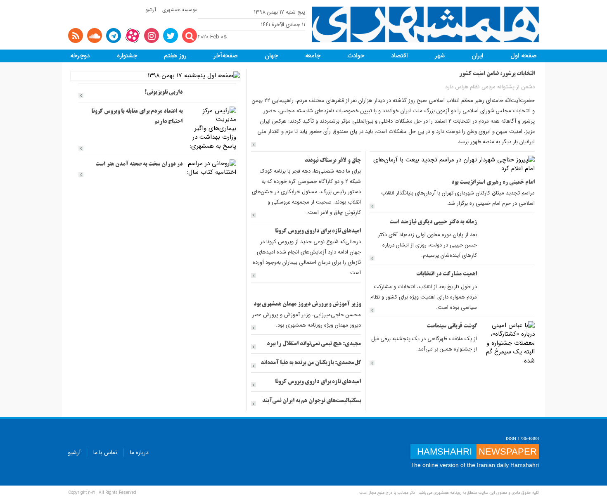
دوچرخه (80, 56)
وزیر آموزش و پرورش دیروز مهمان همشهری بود (307, 304)
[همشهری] (425, 25)
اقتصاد (399, 56)
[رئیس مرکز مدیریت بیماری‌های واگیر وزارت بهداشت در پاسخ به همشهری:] (211, 128)
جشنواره (127, 56)
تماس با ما (105, 452)
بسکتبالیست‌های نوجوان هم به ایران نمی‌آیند (311, 401)
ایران (477, 56)
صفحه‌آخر (225, 56)
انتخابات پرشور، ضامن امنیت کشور (497, 74)
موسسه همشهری (179, 10)
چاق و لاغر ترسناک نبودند (333, 161)
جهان (271, 56)
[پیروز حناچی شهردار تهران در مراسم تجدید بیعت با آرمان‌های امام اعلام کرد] (452, 164)
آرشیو (150, 10)
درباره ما (139, 452)
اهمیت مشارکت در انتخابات (446, 274)
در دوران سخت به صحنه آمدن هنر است (139, 164)
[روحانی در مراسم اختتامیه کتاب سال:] (211, 168)
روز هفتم (175, 56)
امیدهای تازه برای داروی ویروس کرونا (318, 231)
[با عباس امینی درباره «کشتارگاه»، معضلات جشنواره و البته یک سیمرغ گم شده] (508, 343)
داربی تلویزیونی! (164, 93)
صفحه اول (523, 56)
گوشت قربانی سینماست (452, 326)
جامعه (312, 56)
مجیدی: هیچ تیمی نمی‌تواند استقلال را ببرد (314, 344)
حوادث (356, 56)
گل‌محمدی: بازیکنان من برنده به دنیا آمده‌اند (311, 363)
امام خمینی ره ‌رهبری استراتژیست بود (493, 183)
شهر (440, 56)
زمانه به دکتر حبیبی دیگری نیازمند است (433, 222)
